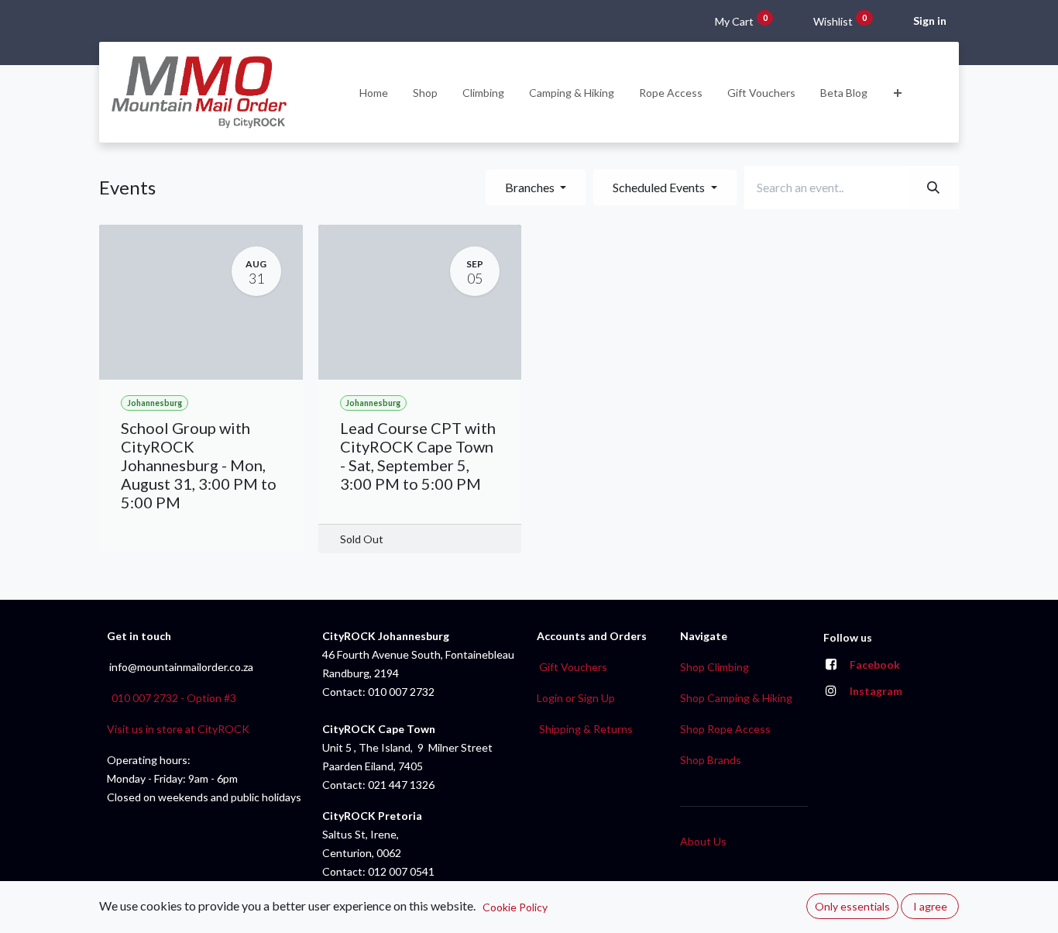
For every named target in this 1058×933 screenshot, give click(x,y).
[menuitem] (373, 92)
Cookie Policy (515, 907)
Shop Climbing (714, 666)
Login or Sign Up (576, 697)
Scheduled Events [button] (660, 187)
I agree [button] (930, 906)
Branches (531, 187)
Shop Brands (710, 759)
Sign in (929, 20)
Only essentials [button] (852, 906)
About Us (703, 841)
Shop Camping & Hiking (736, 697)
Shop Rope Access (725, 728)
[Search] (933, 187)
